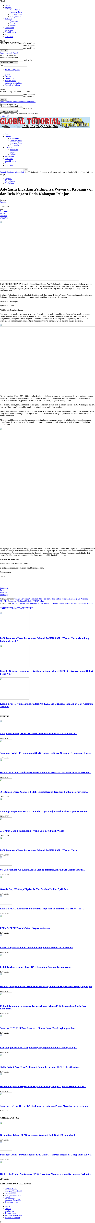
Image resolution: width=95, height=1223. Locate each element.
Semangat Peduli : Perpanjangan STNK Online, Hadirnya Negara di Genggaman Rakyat (45, 753)
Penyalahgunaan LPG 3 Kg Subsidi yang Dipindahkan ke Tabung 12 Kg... (38, 1047)
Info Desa (9, 37)
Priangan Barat (16, 16)
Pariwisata (9, 30)
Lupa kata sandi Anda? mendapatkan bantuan (18, 102)
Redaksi (8, 76)
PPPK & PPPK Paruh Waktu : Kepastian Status (25, 928)
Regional (8, 7)
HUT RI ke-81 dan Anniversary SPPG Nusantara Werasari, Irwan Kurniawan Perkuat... (45, 772)
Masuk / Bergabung (12, 70)
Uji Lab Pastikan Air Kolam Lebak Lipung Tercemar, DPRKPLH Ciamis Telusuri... (42, 869)
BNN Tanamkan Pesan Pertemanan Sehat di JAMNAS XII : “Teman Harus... (39, 850)
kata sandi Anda (29, 48)
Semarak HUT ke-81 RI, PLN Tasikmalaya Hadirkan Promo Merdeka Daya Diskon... (44, 1106)
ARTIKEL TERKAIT (9, 608)
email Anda (27, 60)
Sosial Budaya (10, 32)
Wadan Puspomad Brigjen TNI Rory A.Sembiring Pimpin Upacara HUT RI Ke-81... (43, 1086)
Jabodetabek (15, 10)
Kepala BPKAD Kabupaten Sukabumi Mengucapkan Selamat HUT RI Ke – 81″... (42, 908)
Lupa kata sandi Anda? (9, 53)
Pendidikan (9, 28)
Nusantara (14, 21)
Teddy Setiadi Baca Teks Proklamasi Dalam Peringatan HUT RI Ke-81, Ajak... (40, 1067)
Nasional (8, 19)
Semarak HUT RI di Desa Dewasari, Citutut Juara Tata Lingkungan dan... (38, 1028)
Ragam (9, 1198)
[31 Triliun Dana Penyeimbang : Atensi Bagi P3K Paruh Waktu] (6, 826)
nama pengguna (29, 45)
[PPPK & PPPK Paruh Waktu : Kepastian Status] (6, 923)
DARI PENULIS (26, 608)
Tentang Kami (10, 81)
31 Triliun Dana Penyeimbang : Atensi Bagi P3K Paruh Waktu (32, 830)
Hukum (13, 25)
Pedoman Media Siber (13, 83)
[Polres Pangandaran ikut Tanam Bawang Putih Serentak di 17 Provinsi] (6, 943)
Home (7, 5)
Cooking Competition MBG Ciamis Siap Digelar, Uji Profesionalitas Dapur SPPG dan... (44, 811)
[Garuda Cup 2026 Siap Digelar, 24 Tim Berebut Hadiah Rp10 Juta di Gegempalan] (6, 884)
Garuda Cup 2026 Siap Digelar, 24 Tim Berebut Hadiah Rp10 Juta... (35, 889)
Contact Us (9, 78)
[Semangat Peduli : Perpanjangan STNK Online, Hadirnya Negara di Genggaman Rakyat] (6, 748)
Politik (12, 23)
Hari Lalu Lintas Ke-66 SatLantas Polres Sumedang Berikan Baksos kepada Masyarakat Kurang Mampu (52, 603)
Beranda (3, 172)
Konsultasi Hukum (12, 85)
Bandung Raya (16, 12)
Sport (7, 34)
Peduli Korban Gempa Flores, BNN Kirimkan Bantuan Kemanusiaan (35, 967)
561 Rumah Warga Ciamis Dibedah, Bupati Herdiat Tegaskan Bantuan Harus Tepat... (44, 792)
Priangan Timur (16, 14)
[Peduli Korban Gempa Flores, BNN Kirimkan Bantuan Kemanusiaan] (6, 962)
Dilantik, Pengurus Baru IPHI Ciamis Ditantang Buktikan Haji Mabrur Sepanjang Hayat (46, 986)
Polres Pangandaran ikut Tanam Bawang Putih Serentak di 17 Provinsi (36, 947)
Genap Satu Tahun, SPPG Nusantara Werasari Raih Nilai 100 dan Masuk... (38, 733)
